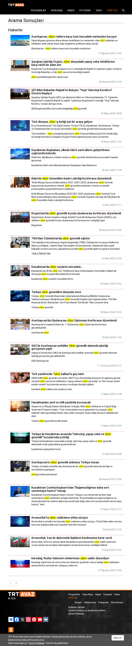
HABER (71, 10)
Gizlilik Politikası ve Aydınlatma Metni (87, 610)
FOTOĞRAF (85, 10)
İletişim (78, 602)
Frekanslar (103, 602)
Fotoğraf (107, 594)
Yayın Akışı (87, 594)
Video (117, 594)
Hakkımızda (90, 602)
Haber (98, 594)
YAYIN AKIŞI (56, 10)
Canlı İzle (73, 597)
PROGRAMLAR (38, 10)
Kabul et (118, 638)
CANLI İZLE (112, 10)
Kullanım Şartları (76, 607)
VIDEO (99, 10)
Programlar (74, 594)
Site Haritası (117, 602)
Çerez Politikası (76, 613)
